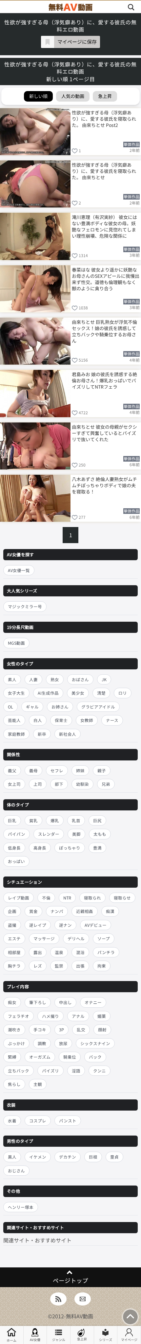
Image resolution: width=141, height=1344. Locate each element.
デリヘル (76, 938)
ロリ (122, 693)
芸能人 (14, 720)
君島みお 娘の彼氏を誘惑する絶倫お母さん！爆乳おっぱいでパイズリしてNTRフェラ (104, 380)
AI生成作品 (48, 693)
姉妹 (80, 770)
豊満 (97, 848)
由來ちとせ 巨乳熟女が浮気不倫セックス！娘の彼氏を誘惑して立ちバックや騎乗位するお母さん (104, 331)
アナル (78, 1016)
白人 (37, 720)
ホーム (11, 1340)
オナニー (93, 1002)
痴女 (12, 1002)
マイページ (129, 1339)
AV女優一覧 (19, 570)
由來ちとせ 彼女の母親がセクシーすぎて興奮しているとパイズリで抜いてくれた (104, 433)
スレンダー (48, 834)
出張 (80, 966)
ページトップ (70, 1280)
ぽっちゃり (69, 848)
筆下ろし (37, 1002)
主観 (37, 1084)
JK (104, 679)
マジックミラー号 (25, 606)
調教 (42, 1043)
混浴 (80, 952)
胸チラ (14, 966)
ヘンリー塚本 (20, 1207)
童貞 (114, 1157)
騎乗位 (69, 1057)
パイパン (16, 834)
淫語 (76, 1071)
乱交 (81, 1029)
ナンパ (56, 911)
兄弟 (106, 784)
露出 (37, 952)
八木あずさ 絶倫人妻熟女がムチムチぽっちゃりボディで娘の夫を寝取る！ (104, 485)
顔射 (102, 1029)
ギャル (32, 707)
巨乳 (12, 820)
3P (61, 1029)
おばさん (80, 679)
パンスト (67, 1120)
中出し (65, 1002)
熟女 (54, 679)
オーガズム (39, 1057)
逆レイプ (37, 925)
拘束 (101, 966)
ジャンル (58, 1339)
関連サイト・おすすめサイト (37, 1240)
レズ (37, 966)
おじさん (16, 1170)
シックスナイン (95, 1043)
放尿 (63, 1043)
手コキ (39, 1029)
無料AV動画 (79, 1316)
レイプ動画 (18, 898)
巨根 (93, 1157)
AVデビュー (96, 925)
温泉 (59, 952)
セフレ (56, 770)
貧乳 (33, 820)
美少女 (77, 693)
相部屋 (14, 952)
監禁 (59, 966)
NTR (67, 898)
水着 (12, 1120)
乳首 (76, 820)
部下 (59, 784)
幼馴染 (82, 784)
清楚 (101, 693)
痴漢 (110, 911)
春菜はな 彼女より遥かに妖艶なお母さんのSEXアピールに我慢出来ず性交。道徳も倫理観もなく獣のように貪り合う (105, 278)
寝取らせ (122, 898)
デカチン (67, 1157)
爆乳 (54, 820)
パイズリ (50, 1071)
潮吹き (14, 1029)
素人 (12, 679)
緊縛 (12, 1057)
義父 (12, 770)
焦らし (14, 1084)
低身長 (14, 848)
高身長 (39, 848)
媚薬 (101, 1016)
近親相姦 (84, 911)
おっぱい (16, 861)
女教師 (86, 720)
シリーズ (105, 1339)
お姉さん (60, 707)
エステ (14, 938)
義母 (33, 770)
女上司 (14, 784)
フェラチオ (18, 1016)
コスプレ (37, 1120)
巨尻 (97, 820)
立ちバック (18, 1071)
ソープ (103, 938)
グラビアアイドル (98, 707)
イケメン (37, 1157)
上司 (37, 784)
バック (95, 1057)
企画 (12, 911)
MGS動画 (16, 643)
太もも (99, 834)
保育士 (61, 720)
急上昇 (82, 1338)
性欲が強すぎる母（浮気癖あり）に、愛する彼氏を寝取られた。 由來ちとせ (104, 170)
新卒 (42, 734)
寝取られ (92, 898)
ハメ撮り (50, 1016)
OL (10, 707)
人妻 (33, 679)
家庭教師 (16, 734)
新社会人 (67, 734)
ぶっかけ (16, 1043)
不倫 (46, 898)
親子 (101, 770)
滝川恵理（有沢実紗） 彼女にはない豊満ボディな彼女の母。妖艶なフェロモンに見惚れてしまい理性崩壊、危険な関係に (104, 226)
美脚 (76, 834)
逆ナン (65, 925)
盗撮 (12, 925)
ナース (112, 720)
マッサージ (44, 938)
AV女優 (35, 1339)
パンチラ (106, 952)
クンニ (99, 1071)
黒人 (12, 1157)
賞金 (33, 911)
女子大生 (16, 693)
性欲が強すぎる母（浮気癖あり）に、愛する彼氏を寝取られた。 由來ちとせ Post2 (104, 118)
